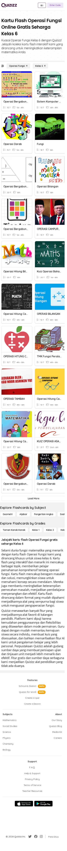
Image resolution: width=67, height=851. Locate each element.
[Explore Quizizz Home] (9, 5)
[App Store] (24, 803)
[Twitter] (30, 836)
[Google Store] (43, 803)
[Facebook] (35, 836)
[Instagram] (41, 836)
